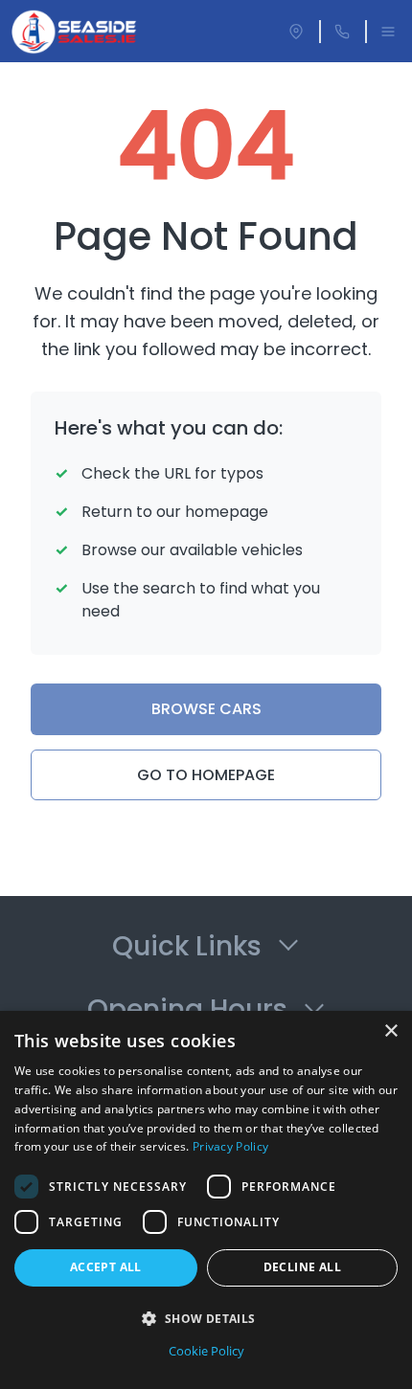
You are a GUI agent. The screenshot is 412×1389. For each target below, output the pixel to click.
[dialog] (206, 1200)
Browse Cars (206, 709)
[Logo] (74, 32)
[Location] (296, 31)
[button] (206, 1318)
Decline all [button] (302, 1267)
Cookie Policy (206, 1350)
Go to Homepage (206, 775)
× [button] (390, 1031)
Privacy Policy (230, 1146)
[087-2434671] (342, 31)
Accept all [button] (106, 1267)
